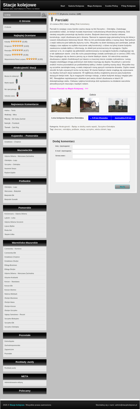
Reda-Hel (8, 230)
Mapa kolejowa (95, 6)
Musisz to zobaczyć (12, 76)
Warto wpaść (9, 83)
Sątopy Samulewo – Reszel (15, 315)
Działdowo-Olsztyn (11, 261)
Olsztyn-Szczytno (11, 310)
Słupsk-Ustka (9, 234)
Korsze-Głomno (10, 290)
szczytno (90, 129)
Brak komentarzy (83, 24)
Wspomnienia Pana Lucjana (15, 59)
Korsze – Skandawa (12, 282)
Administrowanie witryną (14, 382)
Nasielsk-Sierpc (10, 169)
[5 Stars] (58, 13)
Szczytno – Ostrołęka (12, 164)
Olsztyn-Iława (9, 302)
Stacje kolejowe (19, 4)
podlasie (75, 129)
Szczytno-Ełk (9, 323)
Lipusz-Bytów (9, 226)
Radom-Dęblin (10, 173)
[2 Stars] (51, 13)
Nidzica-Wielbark (11, 294)
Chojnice (8, 55)
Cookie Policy (111, 6)
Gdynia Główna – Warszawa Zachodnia (19, 156)
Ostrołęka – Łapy (11, 160)
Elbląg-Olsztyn (10, 269)
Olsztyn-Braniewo (11, 298)
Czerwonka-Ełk (10, 253)
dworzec (58, 129)
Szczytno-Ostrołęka (106, 126)
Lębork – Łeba (10, 218)
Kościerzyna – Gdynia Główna (16, 214)
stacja (82, 129)
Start (63, 6)
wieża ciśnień (100, 129)
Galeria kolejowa (76, 6)
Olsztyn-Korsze (10, 306)
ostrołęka (67, 129)
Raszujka (8, 51)
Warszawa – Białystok (13, 191)
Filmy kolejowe (128, 6)
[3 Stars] (54, 13)
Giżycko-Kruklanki (11, 278)
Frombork (15, 123)
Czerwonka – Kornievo (13, 249)
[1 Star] (49, 13)
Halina (7, 110)
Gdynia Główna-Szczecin (14, 222)
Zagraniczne (9, 349)
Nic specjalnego (11, 89)
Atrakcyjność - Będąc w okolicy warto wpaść (78, 126)
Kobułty (7, 42)
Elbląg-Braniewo (11, 265)
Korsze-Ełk (9, 286)
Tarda (13, 110)
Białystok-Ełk (9, 195)
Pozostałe (8, 354)
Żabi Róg (15, 127)
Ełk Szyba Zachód (18, 119)
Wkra (15, 115)
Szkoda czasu (10, 96)
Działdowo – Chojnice (13, 142)
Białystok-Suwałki (11, 199)
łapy (109, 129)
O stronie (8, 27)
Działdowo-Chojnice (12, 257)
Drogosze (8, 46)
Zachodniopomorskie (12, 345)
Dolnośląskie (9, 341)
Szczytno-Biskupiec (12, 319)
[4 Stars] (56, 13)
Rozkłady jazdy (10, 368)
